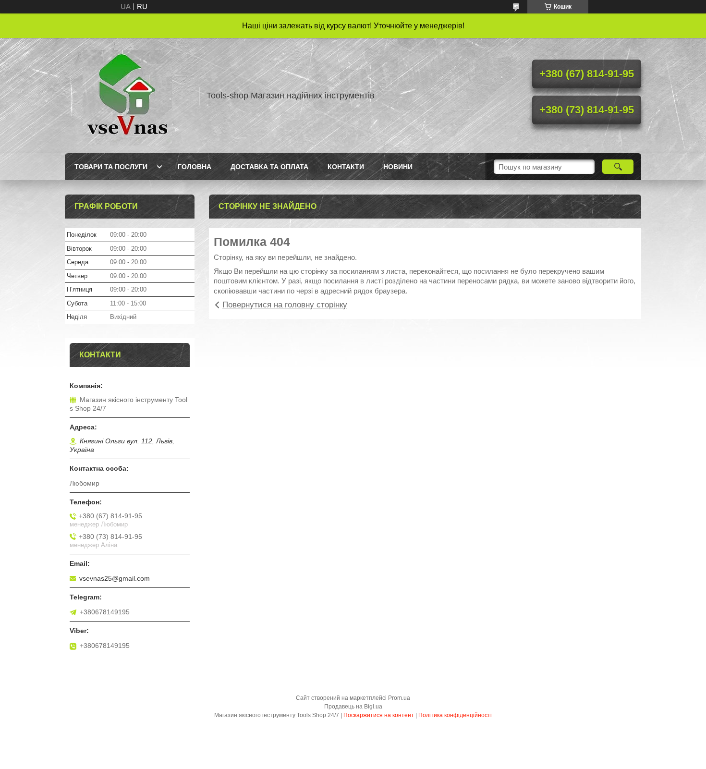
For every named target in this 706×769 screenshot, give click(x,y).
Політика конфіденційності (455, 715)
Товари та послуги (110, 167)
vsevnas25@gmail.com (114, 578)
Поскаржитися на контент (378, 715)
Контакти (346, 167)
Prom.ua (399, 698)
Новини (398, 167)
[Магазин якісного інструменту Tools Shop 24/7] (127, 95)
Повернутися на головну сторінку (284, 304)
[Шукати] (617, 166)
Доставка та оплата (269, 167)
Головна (194, 167)
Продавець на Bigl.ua (353, 706)
